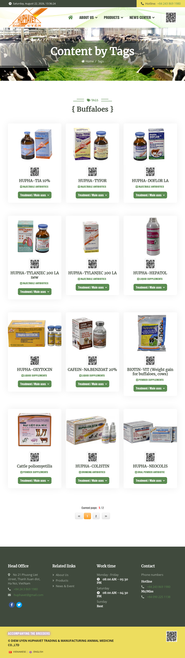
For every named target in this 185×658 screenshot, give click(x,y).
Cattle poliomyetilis (34, 466)
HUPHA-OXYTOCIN (34, 369)
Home (89, 61)
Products (62, 580)
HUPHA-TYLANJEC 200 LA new (34, 275)
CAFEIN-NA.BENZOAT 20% (92, 369)
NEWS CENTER (140, 17)
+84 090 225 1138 (158, 597)
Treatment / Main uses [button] (33, 195)
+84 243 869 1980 (169, 4)
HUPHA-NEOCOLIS (150, 466)
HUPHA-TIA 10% (34, 181)
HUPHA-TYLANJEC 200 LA (92, 273)
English (38, 651)
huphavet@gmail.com (28, 595)
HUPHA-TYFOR (92, 181)
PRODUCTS (111, 17)
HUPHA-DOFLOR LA (150, 181)
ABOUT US (86, 17)
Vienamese (19, 651)
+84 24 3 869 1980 (26, 589)
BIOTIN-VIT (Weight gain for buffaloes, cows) (150, 371)
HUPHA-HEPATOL (150, 273)
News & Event (65, 586)
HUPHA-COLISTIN (92, 466)
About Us (62, 575)
